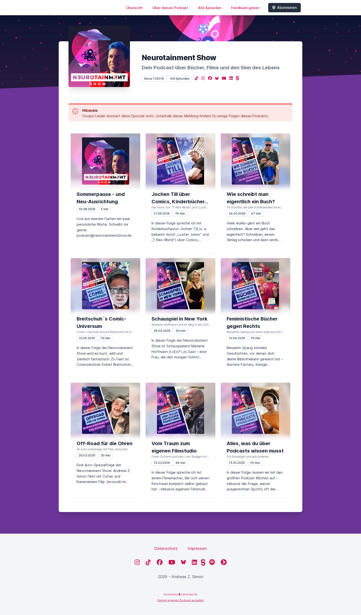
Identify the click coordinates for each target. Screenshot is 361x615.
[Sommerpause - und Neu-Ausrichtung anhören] (105, 161)
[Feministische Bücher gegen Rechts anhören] (255, 285)
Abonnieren (287, 7)
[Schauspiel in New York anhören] (180, 285)
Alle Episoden (209, 8)
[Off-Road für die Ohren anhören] (105, 410)
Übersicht (134, 8)
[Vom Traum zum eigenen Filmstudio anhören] (180, 410)
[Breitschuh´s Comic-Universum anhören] (105, 285)
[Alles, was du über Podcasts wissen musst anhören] (255, 410)
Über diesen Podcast (170, 8)
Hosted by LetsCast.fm (180, 594)
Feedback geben (245, 8)
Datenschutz (166, 548)
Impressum (197, 548)
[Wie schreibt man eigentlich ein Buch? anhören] (255, 161)
